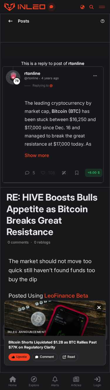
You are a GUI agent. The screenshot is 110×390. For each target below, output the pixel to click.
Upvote (21, 357)
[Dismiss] (99, 307)
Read (71, 357)
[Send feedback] (51, 7)
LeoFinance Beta (66, 295)
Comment (47, 357)
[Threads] (24, 7)
